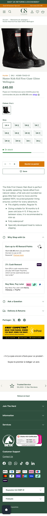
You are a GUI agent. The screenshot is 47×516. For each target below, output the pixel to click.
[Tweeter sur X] (14, 320)
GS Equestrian (13, 507)
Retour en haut (23, 396)
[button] (43, 12)
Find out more (18, 255)
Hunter (5, 75)
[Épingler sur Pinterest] (24, 320)
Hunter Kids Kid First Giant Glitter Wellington (18, 21)
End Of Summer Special (10, 6)
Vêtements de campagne (19, 20)
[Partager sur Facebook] (19, 320)
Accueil (5, 20)
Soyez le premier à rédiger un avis (23, 362)
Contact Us (8, 456)
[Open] (6, 509)
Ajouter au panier (32, 164)
